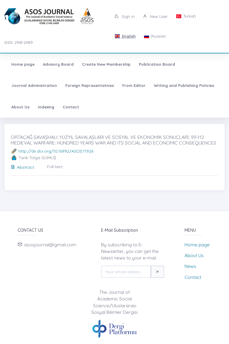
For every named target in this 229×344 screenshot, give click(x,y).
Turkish (189, 16)
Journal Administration (34, 85)
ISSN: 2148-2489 (18, 42)
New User (158, 16)
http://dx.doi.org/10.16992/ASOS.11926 (55, 151)
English (128, 36)
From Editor (134, 85)
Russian (158, 36)
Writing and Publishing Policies (184, 85)
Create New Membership (106, 64)
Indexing (46, 107)
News (190, 266)
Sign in (127, 16)
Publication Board (157, 64)
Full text (55, 166)
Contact (71, 107)
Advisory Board (58, 64)
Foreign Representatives (89, 85)
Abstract (25, 167)
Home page (23, 64)
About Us (20, 107)
